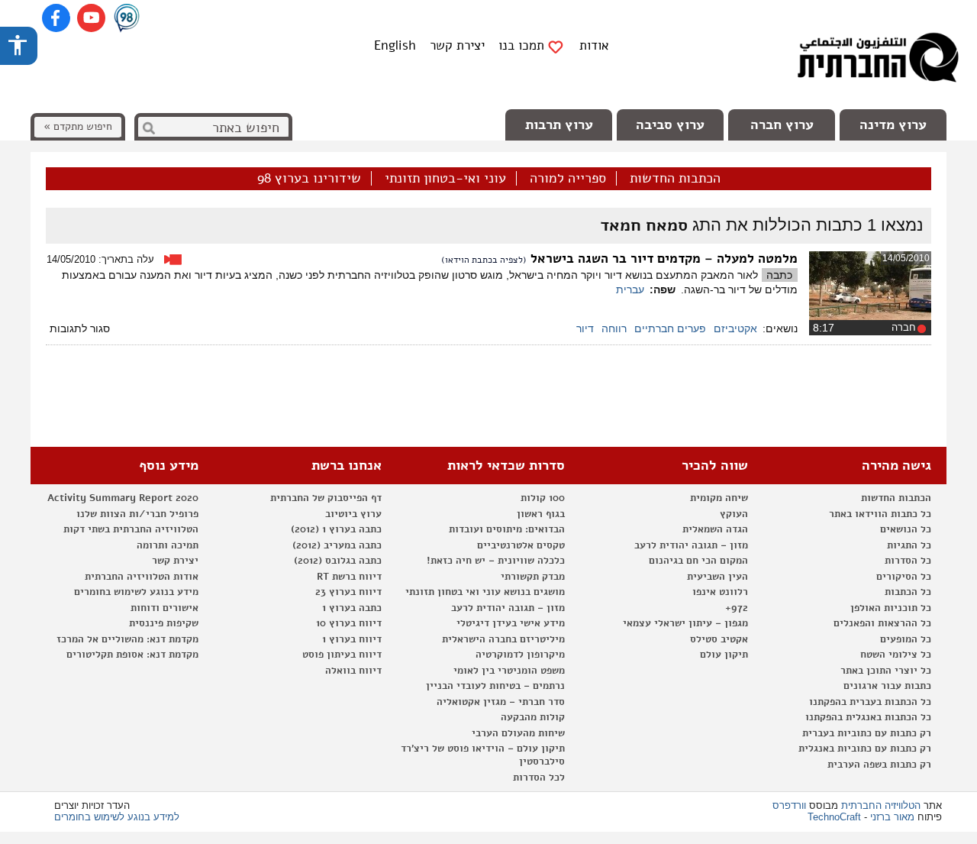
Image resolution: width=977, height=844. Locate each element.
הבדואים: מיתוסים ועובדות (507, 529)
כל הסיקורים (903, 577)
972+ (736, 608)
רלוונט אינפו (720, 592)
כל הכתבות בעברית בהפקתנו (870, 702)
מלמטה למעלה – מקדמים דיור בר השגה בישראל (664, 258)
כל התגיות (909, 545)
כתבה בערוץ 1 (352, 608)
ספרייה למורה (568, 179)
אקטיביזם (735, 328)
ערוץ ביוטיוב (353, 514)
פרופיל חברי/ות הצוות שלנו (137, 514)
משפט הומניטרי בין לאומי (509, 670)
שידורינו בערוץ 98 (309, 179)
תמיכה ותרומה (167, 545)
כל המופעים (905, 639)
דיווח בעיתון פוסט (342, 654)
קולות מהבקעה (533, 717)
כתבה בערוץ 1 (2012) (336, 529)
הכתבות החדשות (675, 179)
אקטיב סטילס (719, 639)
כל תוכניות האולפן (890, 608)
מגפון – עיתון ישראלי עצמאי (685, 623)
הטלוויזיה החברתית (881, 805)
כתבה (779, 275)
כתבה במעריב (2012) (337, 545)
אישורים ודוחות (164, 608)
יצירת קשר (457, 45)
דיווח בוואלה (353, 670)
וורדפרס (789, 805)
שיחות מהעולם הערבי (518, 733)
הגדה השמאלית (715, 529)
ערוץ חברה (782, 124)
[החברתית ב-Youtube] (91, 18)
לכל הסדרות (539, 777)
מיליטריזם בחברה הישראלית (503, 639)
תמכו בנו (521, 45)
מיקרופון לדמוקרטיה (520, 654)
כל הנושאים (905, 529)
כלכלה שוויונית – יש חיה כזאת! (496, 561)
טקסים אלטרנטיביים (521, 545)
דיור (585, 328)
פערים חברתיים (670, 328)
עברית (630, 289)
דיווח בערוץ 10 (349, 623)
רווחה (614, 328)
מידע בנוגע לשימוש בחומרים (136, 592)
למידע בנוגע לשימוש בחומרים (116, 817)
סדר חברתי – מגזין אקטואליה (501, 702)
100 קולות (543, 498)
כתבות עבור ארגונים (887, 686)
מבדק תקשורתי (533, 577)
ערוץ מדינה (893, 124)
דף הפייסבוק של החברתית (326, 498)
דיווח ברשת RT (349, 577)
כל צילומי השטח (895, 654)
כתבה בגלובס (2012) (338, 561)
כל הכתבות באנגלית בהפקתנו (868, 717)
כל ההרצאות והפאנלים (882, 623)
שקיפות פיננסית (163, 623)
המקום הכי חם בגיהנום (698, 561)
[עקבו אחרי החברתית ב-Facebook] (56, 18)
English (395, 45)
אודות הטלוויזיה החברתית (141, 577)
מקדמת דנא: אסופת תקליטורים (132, 654)
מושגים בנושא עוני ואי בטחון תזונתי (485, 592)
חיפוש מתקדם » (78, 126)
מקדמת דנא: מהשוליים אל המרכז (127, 639)
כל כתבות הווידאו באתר (880, 514)
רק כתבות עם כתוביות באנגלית (864, 748)
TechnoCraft (834, 817)
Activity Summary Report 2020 (122, 498)
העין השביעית (717, 577)
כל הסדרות (908, 561)
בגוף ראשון (541, 514)
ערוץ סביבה (670, 124)
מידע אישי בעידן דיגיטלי (510, 623)
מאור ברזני (892, 817)
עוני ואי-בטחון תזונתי (445, 179)
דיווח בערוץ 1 (352, 639)
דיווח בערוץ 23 (348, 592)
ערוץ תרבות (559, 124)
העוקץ (734, 514)
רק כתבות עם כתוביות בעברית (866, 733)
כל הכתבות (908, 592)
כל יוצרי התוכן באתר (885, 670)
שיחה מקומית (719, 498)
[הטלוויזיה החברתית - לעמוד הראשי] (878, 61)
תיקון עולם (724, 654)
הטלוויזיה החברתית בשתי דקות (130, 529)
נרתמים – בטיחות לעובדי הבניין (495, 686)
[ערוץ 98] (126, 19)
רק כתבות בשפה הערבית (879, 764)
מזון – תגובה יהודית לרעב (691, 545)
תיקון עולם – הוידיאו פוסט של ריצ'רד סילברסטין (483, 755)
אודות (594, 45)
